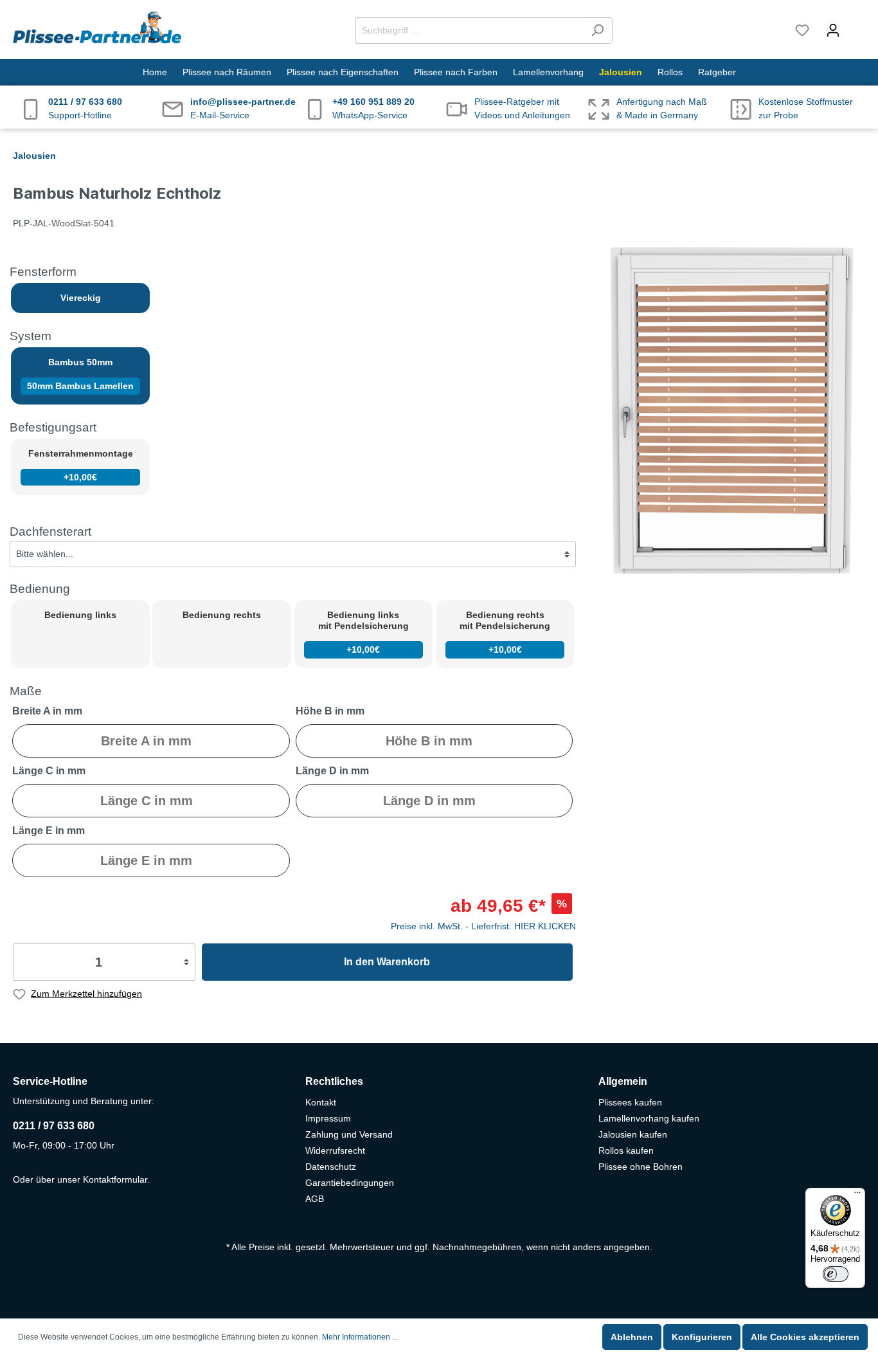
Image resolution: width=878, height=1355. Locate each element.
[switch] (835, 1274)
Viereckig (80, 298)
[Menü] (857, 1195)
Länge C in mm (48, 770)
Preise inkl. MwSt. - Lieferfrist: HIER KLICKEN (483, 926)
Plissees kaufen (630, 1102)
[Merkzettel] (802, 30)
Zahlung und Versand (349, 1134)
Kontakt (320, 1102)
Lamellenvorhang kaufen (648, 1118)
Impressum (328, 1118)
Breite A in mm (47, 710)
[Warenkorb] (856, 24)
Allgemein (622, 1081)
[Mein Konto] (833, 30)
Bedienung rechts (222, 615)
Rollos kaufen (626, 1150)
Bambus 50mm (80, 374)
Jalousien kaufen (632, 1134)
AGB (314, 1199)
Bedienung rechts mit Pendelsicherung (505, 632)
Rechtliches (334, 1081)
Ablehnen (632, 1337)
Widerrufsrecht (335, 1150)
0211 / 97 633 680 (53, 1125)
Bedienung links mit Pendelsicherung (363, 632)
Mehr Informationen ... (360, 1336)
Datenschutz (330, 1166)
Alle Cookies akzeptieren (805, 1337)
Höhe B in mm (330, 710)
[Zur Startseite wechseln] (97, 28)
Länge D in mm (332, 770)
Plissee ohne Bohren (640, 1166)
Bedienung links (80, 615)
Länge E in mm (48, 830)
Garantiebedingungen (349, 1183)
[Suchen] (597, 30)
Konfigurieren (702, 1337)
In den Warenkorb (387, 961)
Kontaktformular (115, 1179)
